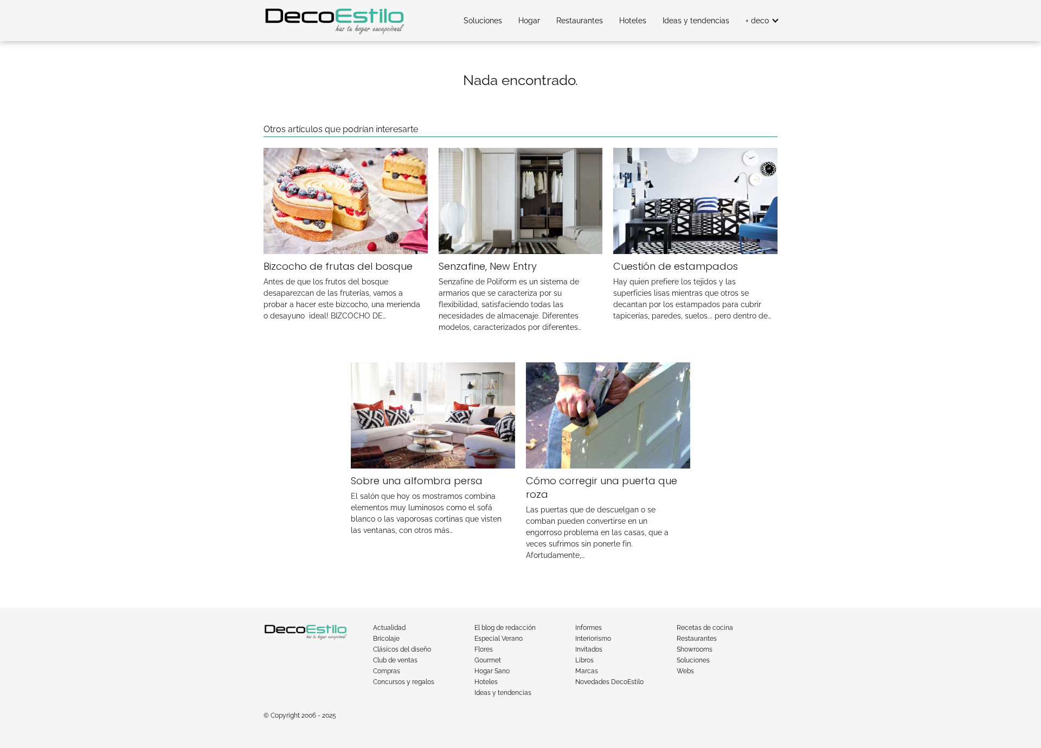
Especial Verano (498, 638)
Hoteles (632, 20)
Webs (685, 671)
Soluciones (483, 20)
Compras (386, 671)
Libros (584, 660)
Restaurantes (579, 20)
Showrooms (694, 649)
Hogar (529, 20)
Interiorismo (593, 638)
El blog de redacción (505, 628)
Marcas (586, 671)
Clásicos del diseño (402, 649)
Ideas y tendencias (696, 20)
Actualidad (389, 628)
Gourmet (487, 660)
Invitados (588, 649)
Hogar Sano (492, 671)
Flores (483, 649)
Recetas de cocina (705, 628)
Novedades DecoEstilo (609, 682)
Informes (588, 628)
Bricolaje (386, 638)
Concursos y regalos (403, 682)
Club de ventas (395, 660)
